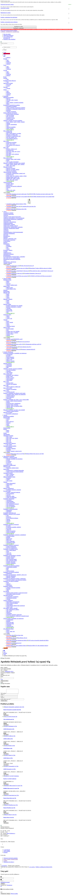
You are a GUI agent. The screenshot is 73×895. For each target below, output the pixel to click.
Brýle (7, 582)
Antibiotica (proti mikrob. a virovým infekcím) (13, 218)
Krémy (7, 160)
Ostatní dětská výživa (11, 288)
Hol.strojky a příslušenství (12, 413)
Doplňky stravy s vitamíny (12, 332)
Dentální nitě (9, 132)
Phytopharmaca (6, 255)
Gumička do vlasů (10, 391)
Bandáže (8, 537)
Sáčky (7, 590)
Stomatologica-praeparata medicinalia (11, 259)
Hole (7, 569)
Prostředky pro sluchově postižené (11, 572)
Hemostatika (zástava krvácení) (13, 594)
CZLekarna (4, 865)
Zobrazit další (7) (10, 408)
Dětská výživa (6, 286)
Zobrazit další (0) (10, 181)
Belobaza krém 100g (11, 209)
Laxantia (5, 251)
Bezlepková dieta (7, 279)
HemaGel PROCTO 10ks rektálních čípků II (16, 645)
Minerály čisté (6, 292)
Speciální (5, 87)
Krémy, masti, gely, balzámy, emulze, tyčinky (16, 176)
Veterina (5, 415)
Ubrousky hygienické (11, 111)
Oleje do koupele (10, 115)
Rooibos (5, 78)
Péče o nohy (6, 141)
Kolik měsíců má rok (6, 699)
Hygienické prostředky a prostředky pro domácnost (14, 353)
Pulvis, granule (9, 322)
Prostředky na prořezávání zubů (13, 136)
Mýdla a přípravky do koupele (10, 112)
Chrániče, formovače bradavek (13, 492)
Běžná (7, 430)
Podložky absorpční (10, 561)
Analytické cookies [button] (5, 8)
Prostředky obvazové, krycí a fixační (11, 514)
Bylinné (5, 58)
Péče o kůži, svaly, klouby (12, 438)
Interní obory (6, 469)
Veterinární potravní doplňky (9, 446)
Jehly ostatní (9, 610)
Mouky (8, 281)
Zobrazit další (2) (10, 191)
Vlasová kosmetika (7, 182)
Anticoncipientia (7, 220)
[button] (8, 36)
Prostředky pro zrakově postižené (10, 581)
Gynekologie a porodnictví (12, 596)
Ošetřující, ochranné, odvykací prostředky (12, 120)
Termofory (8, 371)
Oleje (7, 125)
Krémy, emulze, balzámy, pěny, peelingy (15, 164)
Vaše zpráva (3, 693)
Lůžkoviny (8, 529)
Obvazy (8, 522)
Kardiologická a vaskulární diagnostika (15, 470)
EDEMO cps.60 (10, 339)
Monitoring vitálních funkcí (12, 467)
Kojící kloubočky (10, 493)
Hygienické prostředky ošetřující (13, 527)
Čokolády (8, 308)
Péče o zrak (8, 442)
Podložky (8, 589)
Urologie (8, 599)
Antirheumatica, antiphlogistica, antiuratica (13, 227)
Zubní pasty (9, 554)
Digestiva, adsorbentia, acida (9, 238)
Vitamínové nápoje (10, 326)
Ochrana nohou (9, 382)
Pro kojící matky (7, 491)
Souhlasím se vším (18, 26)
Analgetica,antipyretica (8, 214)
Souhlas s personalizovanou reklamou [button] (9, 22)
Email (2, 696)
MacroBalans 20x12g (11, 637)
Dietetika (5, 290)
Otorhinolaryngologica (8, 254)
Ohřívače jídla (9, 407)
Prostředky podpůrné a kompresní (11, 545)
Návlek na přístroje (10, 532)
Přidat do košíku (4, 680)
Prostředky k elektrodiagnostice (10, 509)
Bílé (4, 56)
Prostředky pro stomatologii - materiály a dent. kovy (15, 574)
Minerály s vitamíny (7, 299)
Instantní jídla (9, 310)
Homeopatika (6, 291)
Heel (7, 247)
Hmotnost (8, 478)
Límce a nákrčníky (10, 541)
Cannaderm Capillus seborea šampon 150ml (16, 203)
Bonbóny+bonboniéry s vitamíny (13, 306)
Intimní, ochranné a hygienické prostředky (15, 107)
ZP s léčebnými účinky (8, 628)
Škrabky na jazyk (10, 377)
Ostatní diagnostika (10, 502)
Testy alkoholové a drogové (12, 504)
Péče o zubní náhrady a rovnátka (13, 133)
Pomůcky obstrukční (11, 563)
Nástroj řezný (9, 484)
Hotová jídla (9, 309)
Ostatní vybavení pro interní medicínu (14, 471)
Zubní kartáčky (9, 379)
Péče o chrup (9, 437)
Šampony (8, 187)
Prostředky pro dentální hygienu (10, 549)
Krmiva (5, 429)
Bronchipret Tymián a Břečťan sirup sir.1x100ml (17, 268)
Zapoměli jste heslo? (5, 882)
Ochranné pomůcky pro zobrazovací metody (16, 579)
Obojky (8, 419)
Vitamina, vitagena (7, 263)
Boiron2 (8, 245)
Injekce (8, 630)
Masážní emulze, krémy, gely (12, 177)
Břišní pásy (8, 540)
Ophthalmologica (7, 252)
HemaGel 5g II (9, 643)
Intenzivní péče (6, 466)
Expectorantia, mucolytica (9, 240)
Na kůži (8, 460)
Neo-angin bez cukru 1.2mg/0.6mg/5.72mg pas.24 (17, 270)
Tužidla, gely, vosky (10, 190)
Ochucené (8, 62)
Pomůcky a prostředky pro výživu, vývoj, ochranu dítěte (16, 399)
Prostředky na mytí (10, 118)
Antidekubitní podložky (11, 567)
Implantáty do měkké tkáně (9, 465)
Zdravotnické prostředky (8, 456)
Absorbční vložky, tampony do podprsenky (16, 394)
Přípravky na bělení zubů (12, 134)
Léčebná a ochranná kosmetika (13, 587)
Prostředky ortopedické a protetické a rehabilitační (14, 534)
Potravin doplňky (7, 278)
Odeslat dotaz (4, 700)
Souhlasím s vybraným (18, 28)
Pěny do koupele (10, 116)
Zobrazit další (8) (10, 533)
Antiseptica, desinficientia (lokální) (11, 228)
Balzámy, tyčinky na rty (11, 149)
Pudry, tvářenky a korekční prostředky (14, 102)
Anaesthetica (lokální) (8, 212)
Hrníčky (8, 402)
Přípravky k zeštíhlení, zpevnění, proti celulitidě (14, 163)
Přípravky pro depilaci (11, 170)
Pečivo (7, 282)
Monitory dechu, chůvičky (12, 404)
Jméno (2, 694)
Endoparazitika (6, 428)
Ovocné (5, 70)
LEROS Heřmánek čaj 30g (8, 729)
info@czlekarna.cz (11, 833)
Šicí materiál (6, 591)
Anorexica (5, 215)
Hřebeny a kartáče (10, 361)
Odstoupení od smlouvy (8, 862)
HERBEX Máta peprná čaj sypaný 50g (11, 788)
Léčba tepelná (9, 604)
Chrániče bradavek (10, 395)
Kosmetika (5, 96)
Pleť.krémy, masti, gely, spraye (13, 151)
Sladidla (8, 335)
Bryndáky (8, 355)
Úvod (4, 52)
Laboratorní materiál (8, 473)
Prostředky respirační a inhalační (13, 489)
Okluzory (8, 583)
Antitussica (5, 229)
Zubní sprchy (9, 380)
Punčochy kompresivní (11, 547)
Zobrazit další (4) (10, 523)
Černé (4, 65)
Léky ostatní (9, 444)
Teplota (8, 479)
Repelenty (8, 110)
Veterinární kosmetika (8, 435)
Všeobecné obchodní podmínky (10, 858)
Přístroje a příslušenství (8, 488)
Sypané (8, 85)
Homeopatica (6, 243)
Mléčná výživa (9, 287)
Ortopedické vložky (10, 542)
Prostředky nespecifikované (9, 513)
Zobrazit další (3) (10, 140)
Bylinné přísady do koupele (12, 114)
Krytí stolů (8, 528)
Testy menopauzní (10, 505)
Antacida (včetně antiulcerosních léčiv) (12, 216)
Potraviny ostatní (7, 304)
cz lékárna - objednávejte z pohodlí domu (10, 31)
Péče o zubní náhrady (11, 550)
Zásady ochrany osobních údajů (10, 859)
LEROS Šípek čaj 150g (8, 758)
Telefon (2, 697)
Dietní (7, 431)
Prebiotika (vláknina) (11, 448)
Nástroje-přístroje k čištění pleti (13, 386)
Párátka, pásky (9, 376)
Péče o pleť (6, 147)
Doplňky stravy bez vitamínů (12, 331)
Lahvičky (8, 495)
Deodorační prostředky (11, 142)
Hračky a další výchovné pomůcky (14, 400)
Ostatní (7, 101)
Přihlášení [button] (15, 30)
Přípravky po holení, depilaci (12, 169)
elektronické (9, 364)
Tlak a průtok (9, 480)
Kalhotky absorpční (10, 556)
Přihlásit (2, 883)
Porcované (8, 84)
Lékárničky (8, 625)
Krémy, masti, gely (10, 631)
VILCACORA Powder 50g (8, 719)
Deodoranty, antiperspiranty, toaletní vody (15, 173)
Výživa (8, 317)
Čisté (7, 60)
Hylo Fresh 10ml (10, 635)
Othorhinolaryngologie (11, 598)
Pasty (7, 420)
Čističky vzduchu (10, 358)
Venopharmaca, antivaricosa (9, 261)
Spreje (7, 424)
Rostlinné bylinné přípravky (9, 80)
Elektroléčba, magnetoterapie (12, 601)
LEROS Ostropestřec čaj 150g (9, 769)
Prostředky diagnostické (8, 498)
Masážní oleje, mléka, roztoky (13, 178)
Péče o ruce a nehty (7, 158)
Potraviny (8, 283)
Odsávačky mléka (10, 496)
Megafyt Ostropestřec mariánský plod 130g (12, 709)
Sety (7, 188)
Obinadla (8, 520)
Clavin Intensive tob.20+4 (12, 346)
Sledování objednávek (10, 30)
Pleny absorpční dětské (11, 559)
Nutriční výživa (9, 334)
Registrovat (9, 885)
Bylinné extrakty (10, 328)
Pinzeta (8, 487)
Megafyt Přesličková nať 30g (9, 807)
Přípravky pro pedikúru (11, 384)
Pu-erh (4, 76)
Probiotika (8, 449)
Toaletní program (10, 570)
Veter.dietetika (6, 434)
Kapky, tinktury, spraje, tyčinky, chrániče (15, 121)
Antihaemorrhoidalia (8, 223)
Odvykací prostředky (11, 370)
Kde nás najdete (3, 30)
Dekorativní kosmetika (8, 97)
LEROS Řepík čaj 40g (7, 748)
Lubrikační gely (9, 626)
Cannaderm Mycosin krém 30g (13, 206)
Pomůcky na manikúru (11, 389)
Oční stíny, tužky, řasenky (12, 100)
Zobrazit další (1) (10, 129)
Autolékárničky (9, 619)
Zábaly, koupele (9, 128)
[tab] (36, 4)
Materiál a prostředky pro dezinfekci (14, 458)
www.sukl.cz (32, 867)
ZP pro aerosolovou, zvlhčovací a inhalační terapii (17, 616)
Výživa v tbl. (9, 318)
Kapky (7, 294)
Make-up (8, 98)
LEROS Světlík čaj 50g (8, 738)
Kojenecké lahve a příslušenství (13, 403)
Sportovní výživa (7, 314)
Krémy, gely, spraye (10, 143)
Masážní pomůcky (7, 363)
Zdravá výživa (6, 327)
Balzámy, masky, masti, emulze (13, 159)
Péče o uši (8, 440)
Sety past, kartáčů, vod (11, 137)
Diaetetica (5, 237)
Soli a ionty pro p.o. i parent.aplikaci (11, 258)
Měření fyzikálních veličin (9, 476)
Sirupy (7, 296)
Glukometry (9, 500)
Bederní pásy (9, 538)
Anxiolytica (6, 231)
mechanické (9, 366)
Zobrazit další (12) (10, 313)
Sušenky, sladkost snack (11, 285)
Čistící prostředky (10, 357)
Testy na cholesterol (10, 506)
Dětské (7, 61)
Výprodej (5, 648)
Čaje (4, 55)
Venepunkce (9, 613)
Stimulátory (8, 511)
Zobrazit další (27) (10, 362)
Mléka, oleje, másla (10, 165)
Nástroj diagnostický (11, 483)
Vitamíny (5, 319)
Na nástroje (8, 461)
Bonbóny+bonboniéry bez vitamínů (14, 305)
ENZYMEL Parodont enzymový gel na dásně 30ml (18, 196)
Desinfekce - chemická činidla (10, 457)
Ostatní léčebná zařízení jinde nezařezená (15, 605)
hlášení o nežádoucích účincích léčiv (44, 867)
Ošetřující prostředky (11, 127)
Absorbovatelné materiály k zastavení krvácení (16, 592)
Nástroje (5, 482)
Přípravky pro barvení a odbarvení (14, 186)
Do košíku (6, 715)
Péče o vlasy (6, 390)
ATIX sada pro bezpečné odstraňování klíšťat (16, 640)
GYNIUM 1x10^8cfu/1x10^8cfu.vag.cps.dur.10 (17, 276)
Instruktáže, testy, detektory (12, 375)
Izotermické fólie (10, 623)
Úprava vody (9, 464)
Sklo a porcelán (9, 475)
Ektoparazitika (6, 417)
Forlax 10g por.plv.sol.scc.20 (13, 265)
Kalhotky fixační (10, 558)
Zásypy (8, 146)
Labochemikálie (9, 501)
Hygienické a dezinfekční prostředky (11, 105)
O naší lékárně (6, 849)
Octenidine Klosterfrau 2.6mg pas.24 (14, 273)
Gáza (7, 515)
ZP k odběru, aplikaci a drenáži (10, 608)
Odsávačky (8, 398)
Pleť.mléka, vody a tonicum (12, 154)
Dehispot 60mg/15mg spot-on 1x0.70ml (15, 453)
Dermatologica (6, 236)
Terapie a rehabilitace (8, 600)
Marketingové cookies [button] (6, 12)
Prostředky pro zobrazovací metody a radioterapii (14, 578)
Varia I (4, 260)
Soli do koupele (9, 119)
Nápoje (8, 316)
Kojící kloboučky (10, 397)
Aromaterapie (9, 354)
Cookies (5, 860)
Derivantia (5, 234)
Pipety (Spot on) (10, 421)
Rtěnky (8, 103)
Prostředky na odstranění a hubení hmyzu (15, 109)
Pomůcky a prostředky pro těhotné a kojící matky (14, 393)
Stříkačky (8, 612)
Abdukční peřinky (10, 536)
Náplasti (8, 123)
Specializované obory (8, 595)
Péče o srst (8, 439)
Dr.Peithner (8, 246)
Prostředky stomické (8, 586)
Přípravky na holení (7, 167)
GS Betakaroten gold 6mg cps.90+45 (14, 344)
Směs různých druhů (8, 83)
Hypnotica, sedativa (7, 250)
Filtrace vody (9, 359)
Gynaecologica (6, 241)
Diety (7, 330)
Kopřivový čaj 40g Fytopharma (9, 778)
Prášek (7, 295)
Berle (7, 568)
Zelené (4, 89)
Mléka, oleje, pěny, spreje (12, 179)
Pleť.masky (8, 152)
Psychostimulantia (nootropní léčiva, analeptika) (14, 256)
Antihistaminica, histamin (9, 224)
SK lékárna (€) (6, 38)
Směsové (8, 57)
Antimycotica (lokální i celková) (10, 225)
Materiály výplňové (10, 577)
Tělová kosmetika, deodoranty (10, 172)
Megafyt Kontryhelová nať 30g (9, 798)
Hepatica (5, 242)
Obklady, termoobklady (11, 124)
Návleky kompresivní (11, 546)
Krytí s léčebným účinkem (12, 518)
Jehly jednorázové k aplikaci (12, 609)
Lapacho (8, 88)
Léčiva (4, 211)
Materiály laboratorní (11, 576)
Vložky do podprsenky (11, 497)
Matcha (8, 92)
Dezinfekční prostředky (11, 106)
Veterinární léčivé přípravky (9, 443)
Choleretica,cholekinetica (9, 233)
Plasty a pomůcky (10, 474)
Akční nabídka (6, 53)
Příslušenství (9, 510)
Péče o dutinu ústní (7, 130)
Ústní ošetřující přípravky (12, 138)
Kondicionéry (9, 185)
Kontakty (5, 852)
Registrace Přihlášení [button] (9, 39)
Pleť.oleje (8, 155)
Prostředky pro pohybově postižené (11, 565)
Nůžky (7, 485)
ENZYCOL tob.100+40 (11, 341)
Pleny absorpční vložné (11, 560)
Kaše (7, 312)
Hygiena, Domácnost (8, 352)
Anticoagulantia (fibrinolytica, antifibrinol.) (13, 219)
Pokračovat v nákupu (5, 893)
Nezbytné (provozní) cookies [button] (7, 4)
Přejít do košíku (14, 893)
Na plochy (8, 462)
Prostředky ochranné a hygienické (11, 524)
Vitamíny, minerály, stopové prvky (14, 451)
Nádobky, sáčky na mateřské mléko (14, 406)
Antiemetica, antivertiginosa (9, 221)
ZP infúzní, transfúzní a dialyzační (14, 614)
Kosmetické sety (10, 150)
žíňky (7, 367)
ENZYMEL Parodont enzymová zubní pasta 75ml (17, 194)
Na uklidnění (9, 447)
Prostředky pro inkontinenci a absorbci (12, 555)
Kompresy (8, 516)
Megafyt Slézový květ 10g (8, 817)
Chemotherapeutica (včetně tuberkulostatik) (13, 232)
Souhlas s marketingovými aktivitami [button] (9, 17)
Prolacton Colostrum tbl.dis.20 (13, 349)
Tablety (8, 297)
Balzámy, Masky (10, 183)
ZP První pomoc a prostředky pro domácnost (13, 618)
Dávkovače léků (10, 622)
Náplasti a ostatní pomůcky (12, 411)
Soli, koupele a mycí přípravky (13, 145)
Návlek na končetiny (11, 531)
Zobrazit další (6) (10, 627)
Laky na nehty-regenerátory (12, 161)
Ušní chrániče (9, 372)
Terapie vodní (9, 607)
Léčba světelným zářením (12, 603)
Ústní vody (8, 552)
